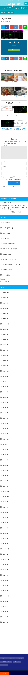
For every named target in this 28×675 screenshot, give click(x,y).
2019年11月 (6, 376)
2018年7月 (5, 454)
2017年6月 (5, 517)
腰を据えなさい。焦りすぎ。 (7, 95)
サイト (3, 171)
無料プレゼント (3, 12)
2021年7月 (5, 303)
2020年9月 (5, 329)
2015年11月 (6, 601)
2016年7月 (5, 575)
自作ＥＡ (5, 254)
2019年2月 (5, 423)
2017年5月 (5, 522)
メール (3, 166)
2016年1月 (5, 590)
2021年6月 (5, 308)
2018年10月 (6, 444)
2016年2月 (5, 585)
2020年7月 (5, 339)
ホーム (3, 8)
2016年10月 (6, 559)
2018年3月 (5, 475)
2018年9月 (5, 449)
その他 (4, 238)
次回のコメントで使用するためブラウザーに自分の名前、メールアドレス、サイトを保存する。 (13, 178)
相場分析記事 (17, 8)
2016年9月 (5, 564)
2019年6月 (5, 402)
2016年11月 (6, 554)
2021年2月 (5, 318)
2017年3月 (5, 533)
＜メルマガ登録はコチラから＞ (14, 212)
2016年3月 (5, 580)
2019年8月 (5, 392)
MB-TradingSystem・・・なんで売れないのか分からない (20, 96)
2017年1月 (5, 543)
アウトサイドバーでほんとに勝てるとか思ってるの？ (20, 129)
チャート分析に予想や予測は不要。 (20, 114)
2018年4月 (5, 470)
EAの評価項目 (6, 228)
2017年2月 (5, 538)
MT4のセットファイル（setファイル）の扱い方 (7, 114)
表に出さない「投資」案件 (24, 8)
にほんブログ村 (4, 281)
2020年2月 (5, 360)
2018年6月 (5, 460)
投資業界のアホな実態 (9, 243)
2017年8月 (5, 507)
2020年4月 (5, 350)
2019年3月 (5, 418)
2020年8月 (5, 334)
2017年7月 (5, 512)
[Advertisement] (14, 639)
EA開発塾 (5, 233)
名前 (3, 161)
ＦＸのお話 (6, 275)
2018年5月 (5, 465)
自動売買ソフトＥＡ (8, 259)
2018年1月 (5, 486)
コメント (4, 145)
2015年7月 (5, 622)
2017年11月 (6, 496)
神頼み (15, 81)
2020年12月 (6, 324)
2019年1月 (5, 428)
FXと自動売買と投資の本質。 (14, 4)
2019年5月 (5, 407)
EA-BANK (5, 222)
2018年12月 (6, 434)
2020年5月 (5, 345)
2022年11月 (6, 292)
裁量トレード (6, 269)
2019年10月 (6, 381)
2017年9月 (5, 502)
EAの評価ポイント (10, 8)
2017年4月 (5, 528)
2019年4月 (5, 413)
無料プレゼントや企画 (9, 249)
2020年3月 (5, 355)
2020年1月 (5, 365)
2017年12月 (6, 491)
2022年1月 (5, 297)
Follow (14, 45)
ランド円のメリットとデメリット (7, 82)
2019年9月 (5, 386)
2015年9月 (5, 611)
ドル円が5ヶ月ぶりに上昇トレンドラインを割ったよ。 (7, 129)
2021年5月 (5, 313)
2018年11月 (6, 439)
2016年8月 (5, 570)
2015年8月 (5, 617)
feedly (14, 49)
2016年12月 (6, 549)
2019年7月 (5, 397)
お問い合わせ (10, 12)
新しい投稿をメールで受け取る (10, 186)
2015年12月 (6, 596)
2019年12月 (6, 371)
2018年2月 (5, 481)
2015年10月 (6, 606)
